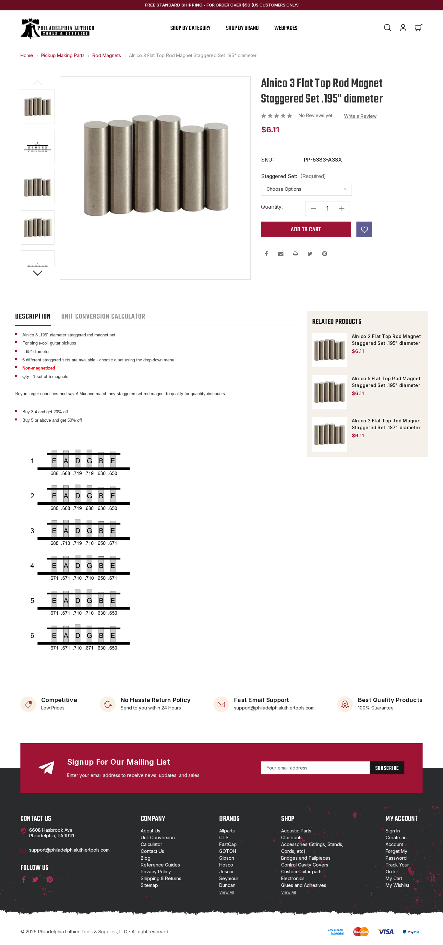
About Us (150, 830)
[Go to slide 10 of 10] (37, 82)
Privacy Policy (156, 871)
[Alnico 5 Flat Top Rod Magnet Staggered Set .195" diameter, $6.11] (329, 392)
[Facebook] (266, 253)
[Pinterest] (324, 253)
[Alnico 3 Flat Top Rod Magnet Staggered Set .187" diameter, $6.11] (329, 434)
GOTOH (227, 851)
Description (33, 316)
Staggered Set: (293, 176)
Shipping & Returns (161, 878)
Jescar (226, 871)
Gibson (226, 858)
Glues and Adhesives (303, 885)
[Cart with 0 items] (419, 28)
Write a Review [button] (360, 116)
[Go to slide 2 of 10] (37, 273)
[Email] (280, 253)
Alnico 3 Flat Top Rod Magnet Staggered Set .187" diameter (386, 424)
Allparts (227, 830)
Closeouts (292, 837)
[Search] (387, 28)
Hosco (226, 864)
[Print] (295, 253)
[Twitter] (310, 253)
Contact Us (152, 851)
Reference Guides (160, 864)
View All (226, 892)
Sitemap (149, 885)
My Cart (394, 878)
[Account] (403, 28)
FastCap (228, 844)
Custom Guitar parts (302, 871)
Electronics (293, 878)
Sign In (393, 830)
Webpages (285, 28)
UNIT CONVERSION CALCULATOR (103, 316)
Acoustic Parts (296, 830)
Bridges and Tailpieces (305, 858)
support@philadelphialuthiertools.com (274, 707)
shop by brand (242, 28)
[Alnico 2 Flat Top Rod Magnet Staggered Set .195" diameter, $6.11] (329, 350)
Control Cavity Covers (304, 864)
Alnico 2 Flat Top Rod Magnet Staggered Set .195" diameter (386, 339)
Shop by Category (190, 28)
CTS (224, 837)
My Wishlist (397, 885)
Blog (145, 858)
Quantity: (272, 207)
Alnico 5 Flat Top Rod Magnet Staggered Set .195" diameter (386, 382)
